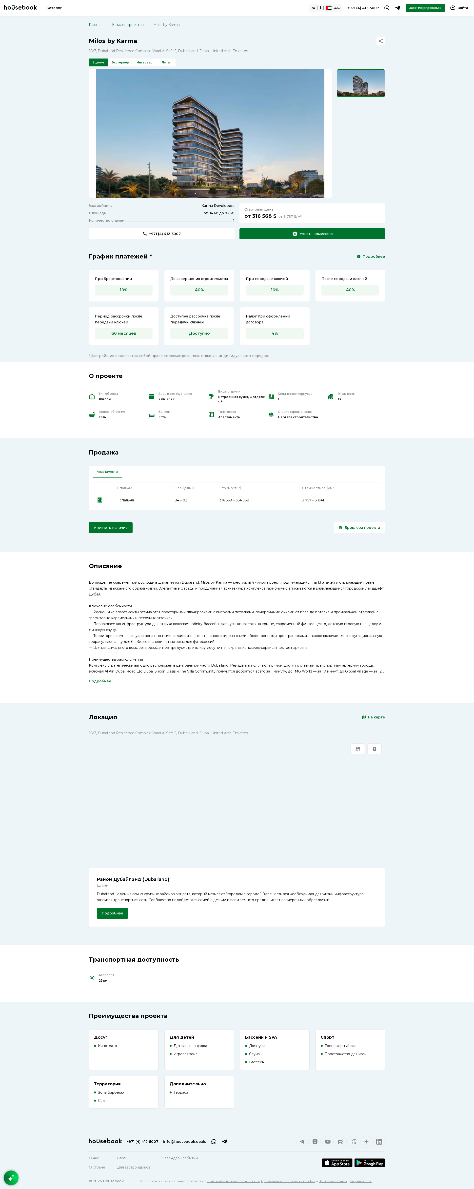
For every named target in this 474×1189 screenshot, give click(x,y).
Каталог (54, 8)
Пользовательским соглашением (233, 1181)
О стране (97, 1167)
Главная (95, 24)
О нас (94, 1158)
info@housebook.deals (184, 1141)
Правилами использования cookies (288, 1181)
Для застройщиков (133, 1167)
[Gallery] (210, 133)
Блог (121, 1158)
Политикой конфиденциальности (345, 1181)
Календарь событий (180, 1158)
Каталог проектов (128, 24)
